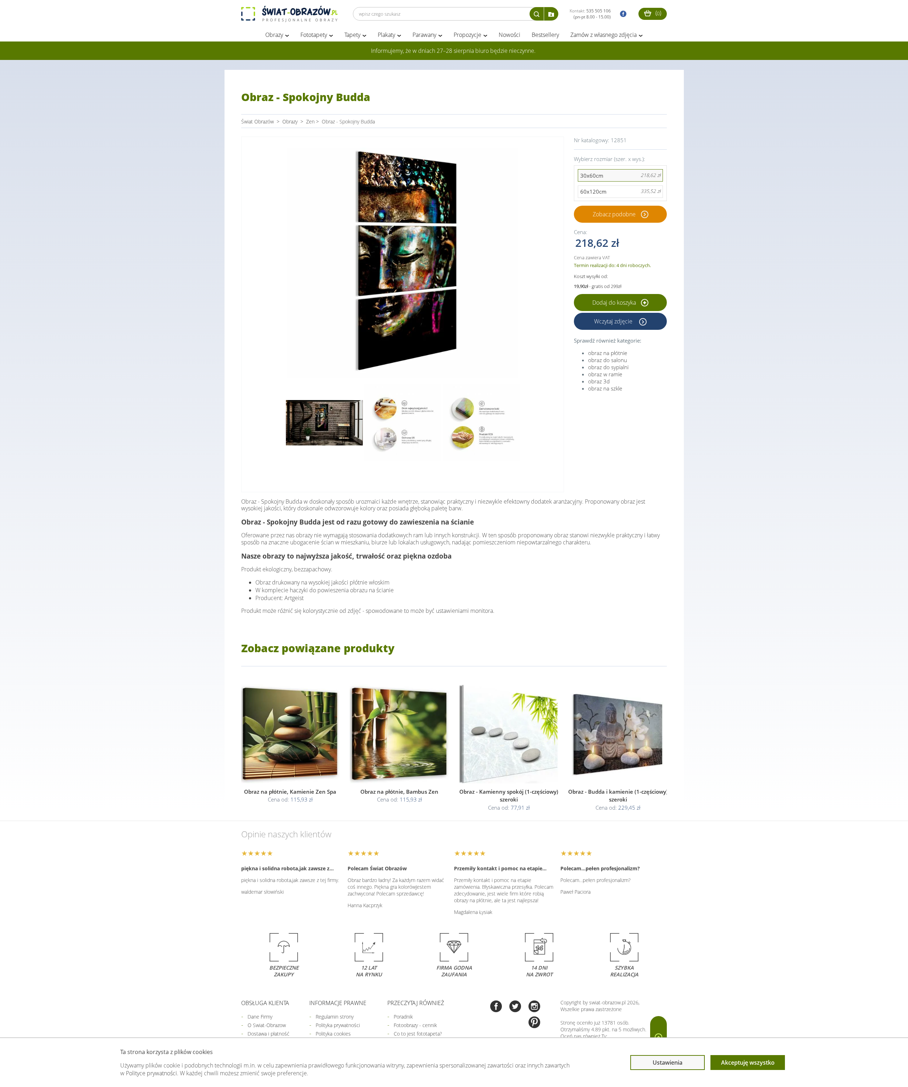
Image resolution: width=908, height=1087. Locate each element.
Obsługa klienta (265, 1003)
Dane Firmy (260, 1016)
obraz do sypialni (608, 367)
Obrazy (274, 35)
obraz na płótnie (607, 352)
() (657, 13)
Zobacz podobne (614, 214)
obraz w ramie (605, 374)
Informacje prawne (337, 1003)
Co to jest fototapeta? (418, 1033)
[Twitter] (515, 1007)
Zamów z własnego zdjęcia (603, 35)
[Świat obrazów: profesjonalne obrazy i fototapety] (289, 14)
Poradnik (403, 1016)
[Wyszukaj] (537, 14)
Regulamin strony (335, 1016)
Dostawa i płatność (268, 1033)
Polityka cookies (333, 1033)
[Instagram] (534, 1007)
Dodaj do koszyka (614, 302)
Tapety (352, 35)
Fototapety (313, 35)
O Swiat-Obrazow (267, 1025)
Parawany (424, 35)
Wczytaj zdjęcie (614, 321)
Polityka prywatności (338, 1025)
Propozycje (467, 35)
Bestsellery (545, 35)
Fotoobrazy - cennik (415, 1025)
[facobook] (621, 14)
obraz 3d (599, 381)
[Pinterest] (534, 1023)
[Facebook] (496, 1007)
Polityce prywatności (151, 1073)
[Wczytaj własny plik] (551, 14)
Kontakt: (590, 14)
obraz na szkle (605, 388)
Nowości (509, 35)
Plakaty (386, 35)
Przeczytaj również (415, 1003)
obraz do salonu (607, 360)
